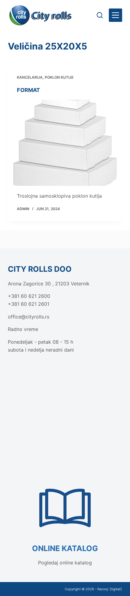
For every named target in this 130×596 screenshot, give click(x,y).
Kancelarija (30, 77)
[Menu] (115, 15)
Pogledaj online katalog (65, 563)
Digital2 (116, 589)
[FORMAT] (65, 143)
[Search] (100, 15)
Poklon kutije (59, 77)
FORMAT (28, 90)
